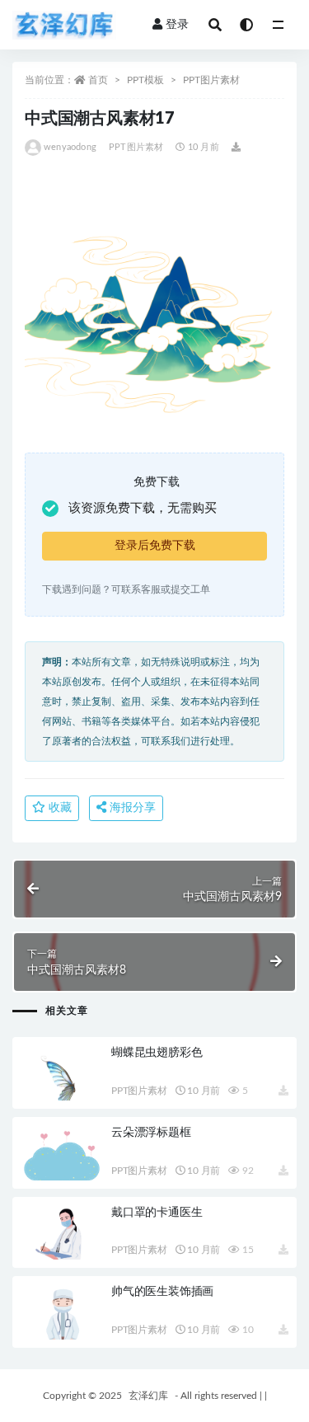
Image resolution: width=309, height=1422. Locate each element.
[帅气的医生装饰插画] (62, 1325)
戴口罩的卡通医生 (156, 1212)
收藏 (58, 808)
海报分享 (131, 808)
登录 (177, 25)
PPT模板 (145, 80)
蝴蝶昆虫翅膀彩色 (156, 1052)
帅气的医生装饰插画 (162, 1292)
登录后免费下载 (155, 545)
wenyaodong (70, 147)
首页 (98, 80)
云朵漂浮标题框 (151, 1132)
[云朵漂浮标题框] (62, 1159)
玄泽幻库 (148, 1396)
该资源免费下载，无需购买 (142, 508)
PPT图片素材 (211, 80)
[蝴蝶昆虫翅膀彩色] (62, 1087)
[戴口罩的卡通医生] (62, 1246)
